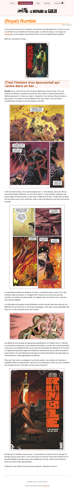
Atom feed (58, 3)
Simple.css (46, 486)
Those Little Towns (25, 3)
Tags (37, 3)
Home (13, 3)
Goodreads (9, 34)
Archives (47, 3)
